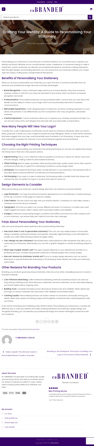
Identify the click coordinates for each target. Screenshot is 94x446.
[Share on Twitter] (45, 321)
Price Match (41, 2)
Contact (50, 2)
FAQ (55, 2)
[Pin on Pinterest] (53, 321)
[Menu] (3, 9)
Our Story (8, 414)
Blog (20, 329)
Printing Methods (11, 418)
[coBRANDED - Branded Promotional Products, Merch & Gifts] (47, 9)
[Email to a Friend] (49, 321)
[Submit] (90, 17)
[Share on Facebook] (41, 321)
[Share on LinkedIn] (56, 321)
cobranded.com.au (59, 44)
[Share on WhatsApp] (37, 321)
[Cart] (91, 9)
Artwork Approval (11, 423)
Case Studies (10, 427)
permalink (35, 329)
